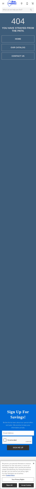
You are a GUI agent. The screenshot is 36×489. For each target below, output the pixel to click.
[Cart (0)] (32, 3)
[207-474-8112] (27, 3)
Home (18, 39)
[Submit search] (31, 10)
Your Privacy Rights (18, 479)
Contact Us (18, 56)
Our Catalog (18, 47)
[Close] (33, 463)
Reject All (9, 485)
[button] (3, 3)
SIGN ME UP (18, 448)
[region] (18, 475)
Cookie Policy (10, 475)
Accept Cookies (26, 485)
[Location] (21, 3)
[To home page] (12, 4)
